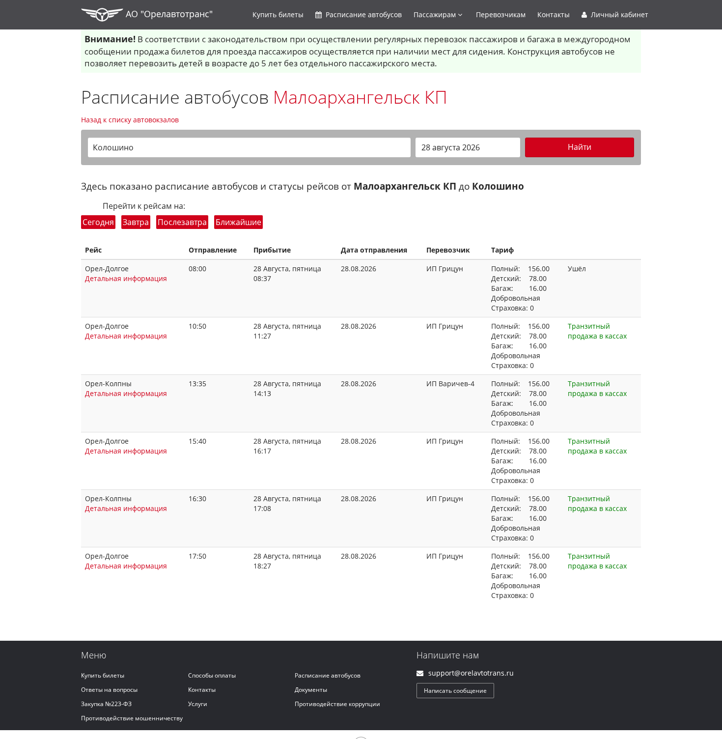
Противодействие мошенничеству (132, 718)
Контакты (553, 14)
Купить (278, 14)
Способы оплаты (212, 675)
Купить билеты (102, 675)
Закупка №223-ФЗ (106, 704)
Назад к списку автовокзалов (130, 119)
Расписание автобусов (328, 675)
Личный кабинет (618, 14)
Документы (311, 689)
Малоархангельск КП (360, 97)
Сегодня (98, 222)
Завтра (136, 222)
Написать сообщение (455, 690)
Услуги (197, 704)
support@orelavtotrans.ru (471, 673)
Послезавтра (182, 222)
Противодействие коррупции (337, 704)
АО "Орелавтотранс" (168, 14)
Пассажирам (436, 14)
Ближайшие (238, 222)
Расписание (363, 14)
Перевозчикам (501, 14)
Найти (579, 147)
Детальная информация (126, 278)
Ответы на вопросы (109, 689)
